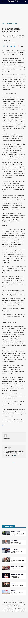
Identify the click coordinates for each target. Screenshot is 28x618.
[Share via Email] (22, 46)
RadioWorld (7, 40)
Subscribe (6, 602)
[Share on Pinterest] (18, 46)
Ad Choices (4, 604)
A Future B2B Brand (19, 601)
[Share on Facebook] (7, 46)
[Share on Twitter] (4, 46)
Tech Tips (13, 590)
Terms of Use (20, 602)
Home (3, 23)
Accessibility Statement (13, 604)
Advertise (14, 602)
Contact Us (6, 601)
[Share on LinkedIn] (11, 46)
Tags (10, 602)
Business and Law (15, 531)
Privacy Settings (19, 605)
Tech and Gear (14, 583)
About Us (12, 601)
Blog (12, 558)
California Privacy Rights (10, 605)
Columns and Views (12, 23)
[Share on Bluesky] (15, 46)
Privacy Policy (22, 604)
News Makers (14, 540)
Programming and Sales (17, 566)
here (14, 455)
